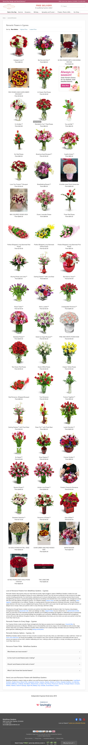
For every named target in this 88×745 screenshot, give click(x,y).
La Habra (41, 684)
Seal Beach (27, 684)
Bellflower (14, 684)
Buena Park (24, 682)
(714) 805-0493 (7, 723)
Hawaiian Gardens (66, 682)
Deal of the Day (11, 12)
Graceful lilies (69, 624)
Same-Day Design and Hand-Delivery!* (14, 1)
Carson (56, 685)
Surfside (43, 685)
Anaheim (8, 682)
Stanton (47, 682)
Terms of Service (29, 738)
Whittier (8, 685)
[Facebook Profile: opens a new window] (76, 719)
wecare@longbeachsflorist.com (11, 724)
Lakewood (31, 682)
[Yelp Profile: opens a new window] (84, 719)
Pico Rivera (48, 684)
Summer (20, 12)
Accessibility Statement (48, 738)
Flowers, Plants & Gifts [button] (64, 12)
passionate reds (24, 611)
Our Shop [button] (76, 12)
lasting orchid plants (38, 629)
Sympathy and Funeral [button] (48, 12)
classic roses (50, 600)
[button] (83, 738)
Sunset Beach (50, 685)
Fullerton (13, 685)
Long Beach (76, 680)
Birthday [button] (36, 12)
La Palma (57, 682)
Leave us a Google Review (77, 723)
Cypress (42, 682)
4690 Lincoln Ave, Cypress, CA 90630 (13, 721)
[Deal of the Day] (69, 78)
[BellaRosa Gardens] (15, 7)
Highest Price (23, 29)
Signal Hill (29, 685)
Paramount (55, 684)
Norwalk (8, 684)
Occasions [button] (28, 12)
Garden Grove (16, 682)
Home (4, 18)
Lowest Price (33, 29)
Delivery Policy (59, 738)
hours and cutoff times (12, 637)
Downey (61, 684)
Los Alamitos (75, 682)
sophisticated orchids (73, 611)
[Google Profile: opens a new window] (80, 719)
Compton (77, 684)
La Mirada (20, 684)
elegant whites (49, 611)
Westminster (34, 684)
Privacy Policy (38, 738)
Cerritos (36, 682)
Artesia (52, 682)
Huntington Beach (69, 684)
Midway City (36, 685)
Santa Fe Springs (21, 685)
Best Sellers (14, 29)
